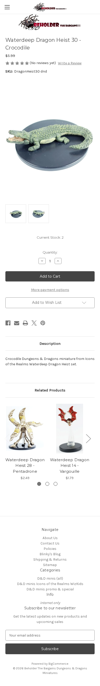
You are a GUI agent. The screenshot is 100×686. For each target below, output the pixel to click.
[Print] (25, 323)
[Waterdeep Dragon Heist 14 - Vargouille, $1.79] (69, 428)
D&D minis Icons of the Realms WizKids (50, 584)
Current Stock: (50, 237)
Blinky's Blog (50, 554)
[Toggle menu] (7, 7)
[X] (34, 323)
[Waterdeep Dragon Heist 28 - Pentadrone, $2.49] (25, 428)
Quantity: (50, 252)
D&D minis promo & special (50, 589)
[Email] (16, 323)
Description (50, 343)
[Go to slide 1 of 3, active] (39, 484)
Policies (50, 549)
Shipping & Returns (50, 559)
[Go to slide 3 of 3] (55, 484)
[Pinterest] (42, 323)
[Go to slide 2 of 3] (47, 484)
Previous (7, 438)
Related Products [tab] (50, 390)
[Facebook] (8, 323)
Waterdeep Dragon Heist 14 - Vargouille (69, 465)
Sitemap (50, 565)
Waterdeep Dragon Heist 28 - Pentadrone (25, 465)
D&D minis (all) (50, 578)
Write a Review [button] (70, 63)
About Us (50, 538)
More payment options (50, 290)
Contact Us (50, 543)
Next (88, 438)
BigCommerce (58, 663)
